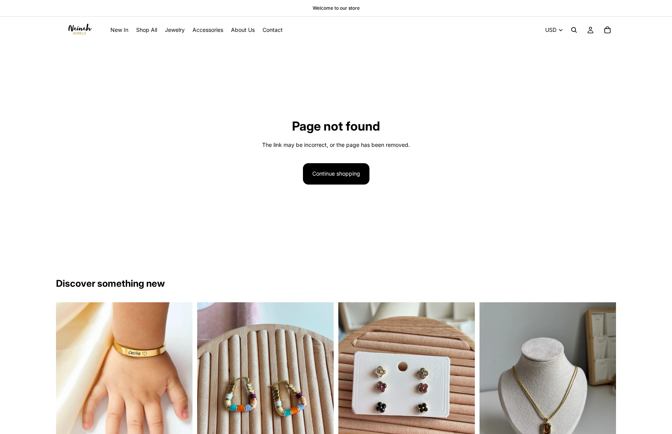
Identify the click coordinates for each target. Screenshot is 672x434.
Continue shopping (336, 173)
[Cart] (607, 29)
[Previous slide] (67, 370)
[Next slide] (180, 370)
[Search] (574, 29)
